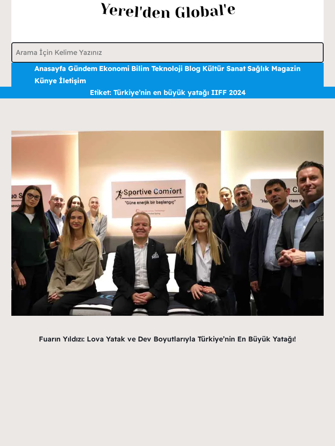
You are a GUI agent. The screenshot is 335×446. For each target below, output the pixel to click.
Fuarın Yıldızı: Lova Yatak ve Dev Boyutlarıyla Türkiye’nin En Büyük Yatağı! (167, 338)
